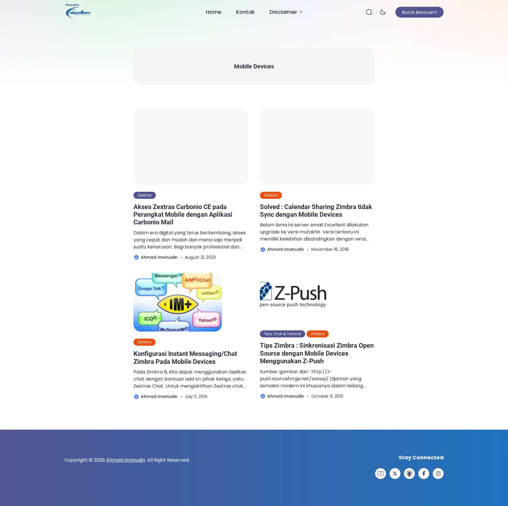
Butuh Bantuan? (419, 12)
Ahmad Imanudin (125, 460)
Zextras (145, 195)
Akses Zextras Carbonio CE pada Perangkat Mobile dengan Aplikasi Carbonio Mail (182, 214)
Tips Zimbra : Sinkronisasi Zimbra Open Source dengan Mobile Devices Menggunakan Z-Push (317, 353)
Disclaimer (283, 12)
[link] (380, 473)
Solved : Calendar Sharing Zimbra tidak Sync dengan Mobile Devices (316, 210)
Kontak (245, 12)
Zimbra (271, 195)
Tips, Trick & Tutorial (282, 334)
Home (213, 12)
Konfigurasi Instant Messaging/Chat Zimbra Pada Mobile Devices (185, 357)
